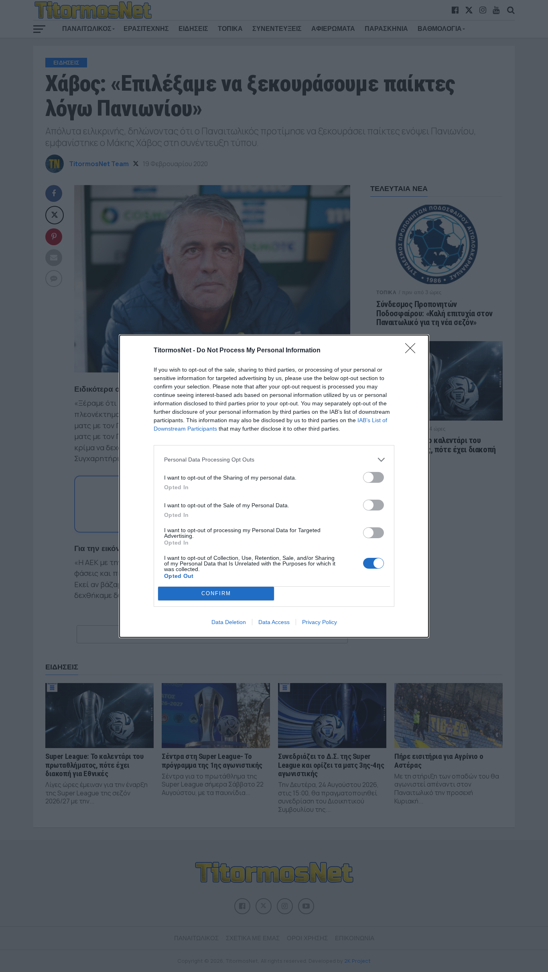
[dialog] (274, 486)
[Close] (412, 350)
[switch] (373, 477)
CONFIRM (216, 593)
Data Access (274, 622)
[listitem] (274, 459)
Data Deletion (228, 622)
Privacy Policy (319, 622)
